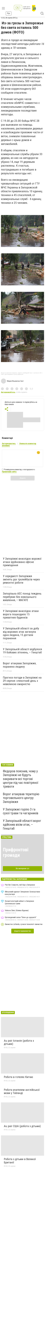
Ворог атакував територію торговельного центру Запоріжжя (21, 798)
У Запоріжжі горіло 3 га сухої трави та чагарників (20, 811)
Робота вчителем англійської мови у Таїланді (21, 1091)
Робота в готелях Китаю (18, 1077)
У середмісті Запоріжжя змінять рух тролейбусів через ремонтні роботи (21, 579)
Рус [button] (8, 13)
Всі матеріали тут (22, 868)
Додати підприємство (22, 931)
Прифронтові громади (15, 852)
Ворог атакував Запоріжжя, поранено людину (19, 665)
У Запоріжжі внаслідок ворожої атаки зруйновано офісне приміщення (22, 562)
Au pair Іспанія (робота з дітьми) (19, 1042)
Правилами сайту (9, 472)
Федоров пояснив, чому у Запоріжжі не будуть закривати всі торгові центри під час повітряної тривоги (20, 778)
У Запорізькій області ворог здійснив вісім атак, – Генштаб (22, 824)
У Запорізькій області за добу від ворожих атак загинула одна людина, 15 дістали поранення (21, 633)
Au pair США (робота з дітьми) (22, 1126)
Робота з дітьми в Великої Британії (20, 1160)
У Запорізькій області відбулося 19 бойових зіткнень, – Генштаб (22, 651)
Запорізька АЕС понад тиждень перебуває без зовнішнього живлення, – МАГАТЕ (22, 597)
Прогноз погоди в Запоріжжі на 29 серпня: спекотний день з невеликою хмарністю (22, 681)
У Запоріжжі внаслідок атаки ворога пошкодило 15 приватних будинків (21, 614)
